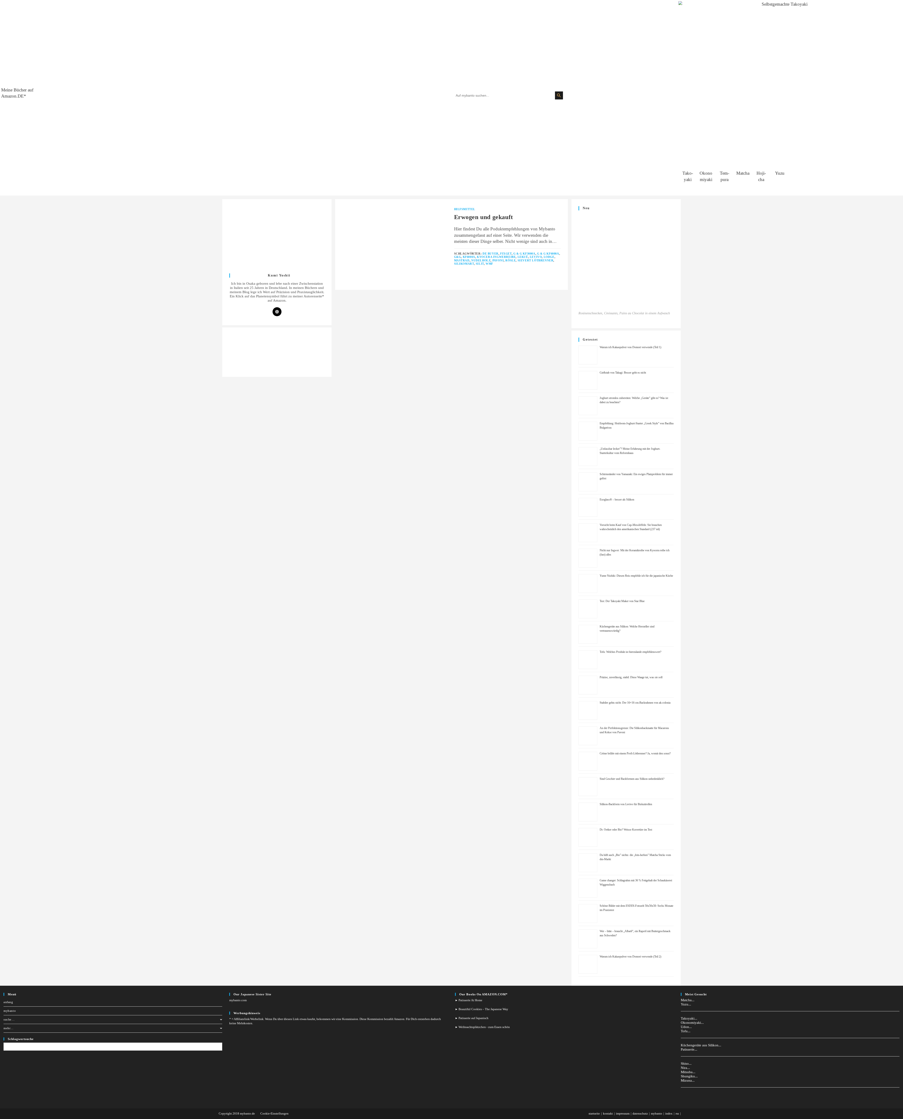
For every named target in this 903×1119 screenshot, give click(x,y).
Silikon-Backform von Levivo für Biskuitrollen (626, 804)
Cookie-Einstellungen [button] (274, 1113)
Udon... (686, 1027)
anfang (8, 1002)
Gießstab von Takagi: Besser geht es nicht (623, 372)
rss (677, 1113)
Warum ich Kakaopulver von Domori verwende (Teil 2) (630, 956)
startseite (594, 1113)
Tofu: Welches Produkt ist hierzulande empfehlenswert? (630, 652)
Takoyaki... (689, 1018)
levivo (536, 257)
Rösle (510, 260)
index (669, 1113)
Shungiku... (689, 1076)
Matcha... (687, 1000)
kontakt (608, 1113)
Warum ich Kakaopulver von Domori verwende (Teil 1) (630, 347)
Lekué (523, 257)
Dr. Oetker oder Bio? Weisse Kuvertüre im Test (626, 829)
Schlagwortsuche (21, 1039)
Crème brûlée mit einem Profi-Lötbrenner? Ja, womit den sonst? (635, 753)
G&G (457, 257)
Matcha (742, 173)
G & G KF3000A (524, 253)
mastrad (462, 260)
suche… (9, 1019)
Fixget (506, 253)
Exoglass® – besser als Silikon (617, 499)
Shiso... (686, 1063)
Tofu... (685, 1031)
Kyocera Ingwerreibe (496, 257)
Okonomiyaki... (692, 1022)
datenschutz (640, 1113)
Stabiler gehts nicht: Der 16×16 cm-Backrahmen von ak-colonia (635, 702)
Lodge (549, 257)
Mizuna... (688, 1080)
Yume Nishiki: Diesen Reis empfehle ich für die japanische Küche (636, 575)
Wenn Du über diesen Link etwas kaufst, (290, 1019)
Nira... (685, 1068)
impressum (623, 1113)
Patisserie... (689, 1049)
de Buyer (491, 253)
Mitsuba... (688, 1072)
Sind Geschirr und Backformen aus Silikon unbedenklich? (632, 778)
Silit (480, 263)
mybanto (10, 1011)
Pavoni (498, 260)
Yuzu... (686, 1004)
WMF (489, 263)
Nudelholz (481, 260)
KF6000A (469, 257)
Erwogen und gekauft (483, 217)
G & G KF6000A (548, 253)
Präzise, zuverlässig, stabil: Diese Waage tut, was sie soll (631, 677)
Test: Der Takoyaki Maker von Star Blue (622, 601)
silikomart (464, 263)
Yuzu (779, 173)
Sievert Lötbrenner (536, 260)
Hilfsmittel (464, 209)
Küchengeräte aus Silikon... (701, 1045)
